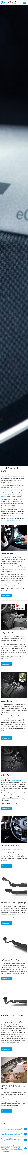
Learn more (5, 595)
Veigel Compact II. (17, 780)
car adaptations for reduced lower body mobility (13, 495)
